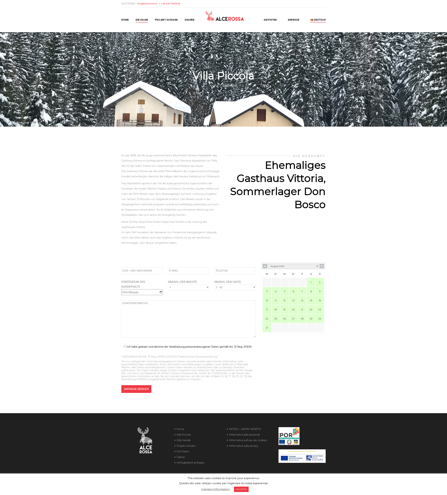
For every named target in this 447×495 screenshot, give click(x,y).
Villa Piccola (184, 434)
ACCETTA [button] (241, 489)
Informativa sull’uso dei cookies (248, 440)
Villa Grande (184, 440)
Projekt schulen (186, 445)
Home (125, 20)
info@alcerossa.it (147, 3)
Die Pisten (270, 20)
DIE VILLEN (142, 20)
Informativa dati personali (244, 434)
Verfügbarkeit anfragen (191, 462)
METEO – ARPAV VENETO (245, 429)
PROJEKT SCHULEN (166, 20)
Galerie (189, 20)
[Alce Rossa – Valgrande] (219, 15)
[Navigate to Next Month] (322, 266)
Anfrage (293, 20)
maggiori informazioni (215, 489)
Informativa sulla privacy (243, 445)
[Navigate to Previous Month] (265, 266)
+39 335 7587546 (170, 3)
